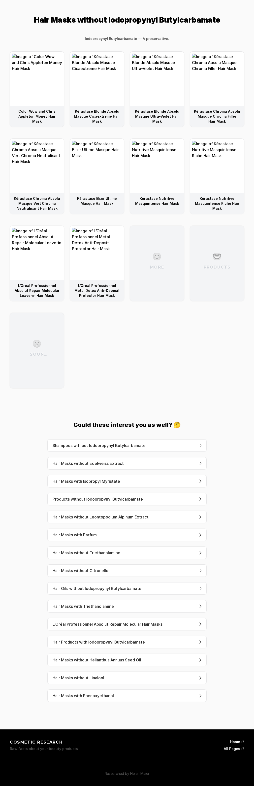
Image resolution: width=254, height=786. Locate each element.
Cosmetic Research (36, 742)
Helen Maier (139, 773)
